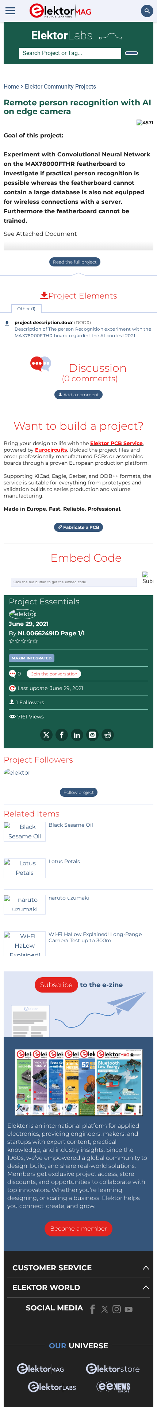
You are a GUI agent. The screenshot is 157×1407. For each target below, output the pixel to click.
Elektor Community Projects (60, 86)
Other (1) (26, 308)
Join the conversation (53, 674)
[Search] (131, 53)
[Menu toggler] (10, 10)
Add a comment (80, 394)
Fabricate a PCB (80, 527)
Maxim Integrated (31, 658)
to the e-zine (81, 985)
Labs (62, 35)
